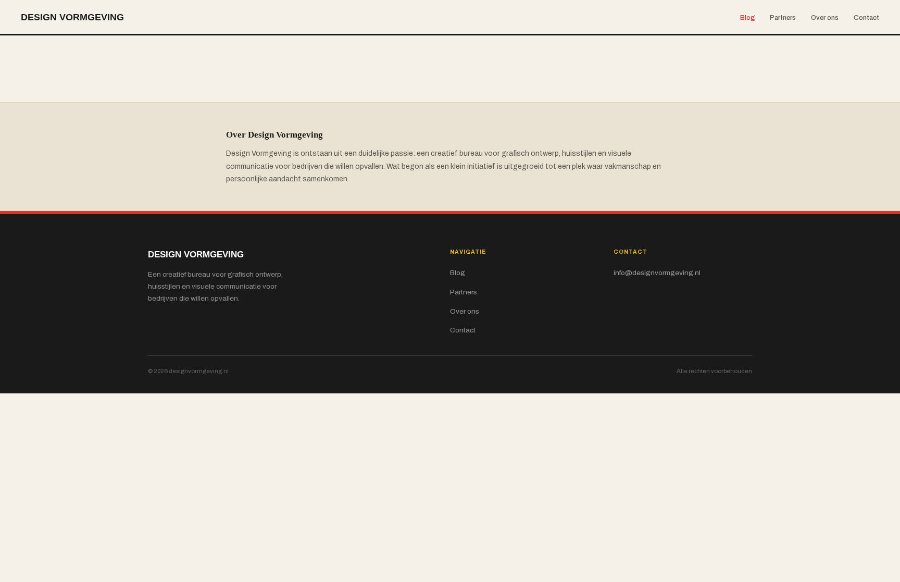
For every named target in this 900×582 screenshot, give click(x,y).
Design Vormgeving (72, 16)
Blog (747, 17)
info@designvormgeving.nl (657, 273)
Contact (866, 17)
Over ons (825, 17)
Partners (783, 17)
